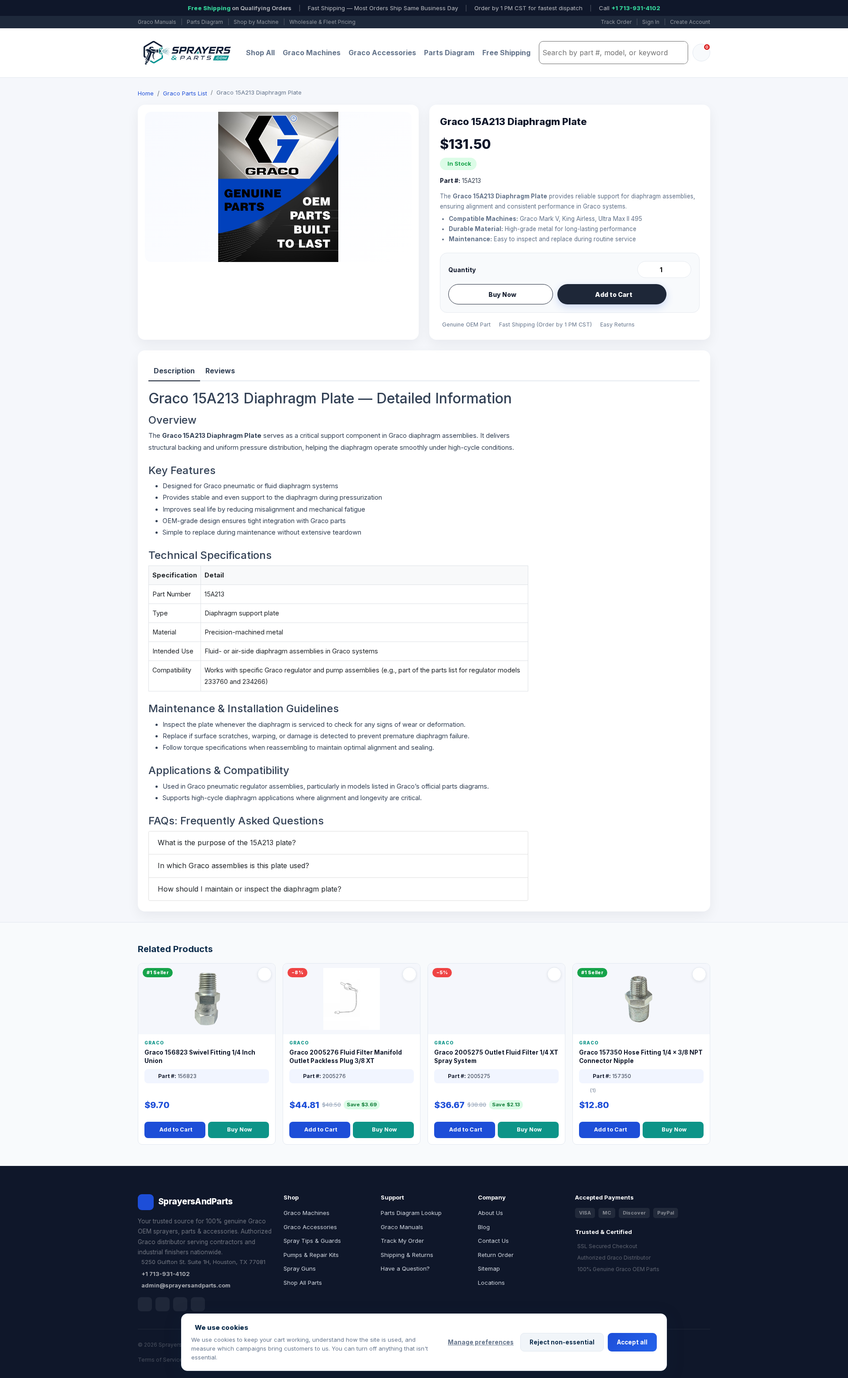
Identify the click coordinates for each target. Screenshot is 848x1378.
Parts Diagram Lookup (411, 1212)
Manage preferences (481, 1342)
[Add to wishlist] (681, 294)
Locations (491, 1282)
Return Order (496, 1254)
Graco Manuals (157, 22)
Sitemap (489, 1268)
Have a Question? (405, 1268)
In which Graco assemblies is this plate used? (233, 865)
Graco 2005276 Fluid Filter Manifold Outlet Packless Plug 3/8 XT (345, 1056)
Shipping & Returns (407, 1254)
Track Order (616, 22)
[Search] (679, 53)
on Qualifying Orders (240, 7)
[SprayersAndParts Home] (186, 53)
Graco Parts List (185, 93)
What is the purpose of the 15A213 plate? (227, 842)
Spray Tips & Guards (312, 1240)
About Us (490, 1212)
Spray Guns (300, 1268)
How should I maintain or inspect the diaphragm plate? (249, 889)
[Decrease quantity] (646, 269)
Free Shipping (506, 52)
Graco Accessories (382, 52)
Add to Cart (613, 294)
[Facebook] (145, 1304)
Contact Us (493, 1240)
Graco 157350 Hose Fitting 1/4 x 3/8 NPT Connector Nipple (641, 1056)
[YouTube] (198, 1304)
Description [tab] (174, 370)
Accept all (632, 1342)
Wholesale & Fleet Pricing (322, 22)
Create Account (690, 22)
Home (146, 93)
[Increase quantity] (683, 269)
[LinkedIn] (162, 1304)
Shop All (260, 52)
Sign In (650, 22)
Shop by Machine (256, 22)
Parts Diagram (205, 22)
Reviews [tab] (220, 370)
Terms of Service (160, 1359)
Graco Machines (312, 52)
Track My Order (402, 1240)
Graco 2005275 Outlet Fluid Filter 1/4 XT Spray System (496, 1056)
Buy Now (502, 294)
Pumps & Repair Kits (311, 1254)
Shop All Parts (303, 1282)
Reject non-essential (562, 1342)
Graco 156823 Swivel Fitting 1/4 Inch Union (199, 1056)
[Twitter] (180, 1304)
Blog (484, 1226)
